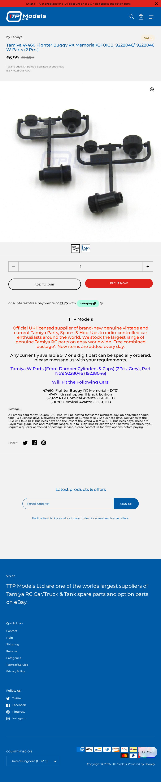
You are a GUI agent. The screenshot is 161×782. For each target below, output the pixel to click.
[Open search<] (132, 16)
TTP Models (119, 764)
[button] (148, 266)
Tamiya (16, 37)
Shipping (28, 66)
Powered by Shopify (141, 764)
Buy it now (119, 283)
